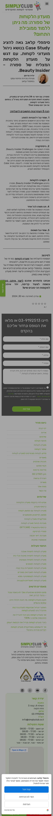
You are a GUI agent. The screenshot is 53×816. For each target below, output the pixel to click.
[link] (47, 810)
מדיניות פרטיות (9, 810)
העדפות (26, 804)
